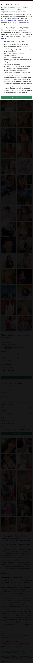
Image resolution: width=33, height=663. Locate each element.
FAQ (4, 38)
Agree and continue (16, 97)
